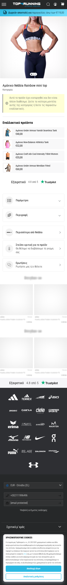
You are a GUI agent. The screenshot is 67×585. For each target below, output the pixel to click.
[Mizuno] (13, 438)
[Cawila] (27, 411)
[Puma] (13, 451)
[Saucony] (53, 451)
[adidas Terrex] (27, 397)
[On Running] (53, 438)
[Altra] (40, 397)
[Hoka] (27, 424)
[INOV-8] (40, 424)
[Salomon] (40, 451)
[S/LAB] (27, 451)
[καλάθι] (62, 4)
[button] (33, 200)
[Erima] (13, 424)
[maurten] (53, 424)
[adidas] (13, 397)
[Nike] (40, 438)
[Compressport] (53, 411)
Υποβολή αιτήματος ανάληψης (33, 510)
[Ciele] (40, 411)
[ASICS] (53, 397)
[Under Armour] (33, 465)
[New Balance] (27, 438)
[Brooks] (13, 411)
